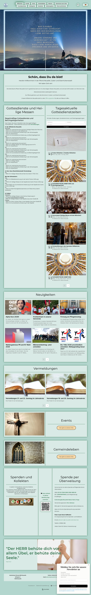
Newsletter (40, 6)
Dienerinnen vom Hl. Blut (61, 3)
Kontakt (27, 3)
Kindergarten (32, 6)
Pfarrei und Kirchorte (61, 6)
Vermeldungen (34, 124)
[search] (78, 5)
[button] (66, 428)
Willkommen (20, 3)
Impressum (31, 585)
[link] (50, 3)
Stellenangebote (50, 6)
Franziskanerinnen (22, 6)
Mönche (50, 3)
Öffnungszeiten (49, 98)
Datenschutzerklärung (42, 585)
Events (33, 3)
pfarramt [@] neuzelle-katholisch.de (68, 520)
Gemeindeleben (41, 3)
